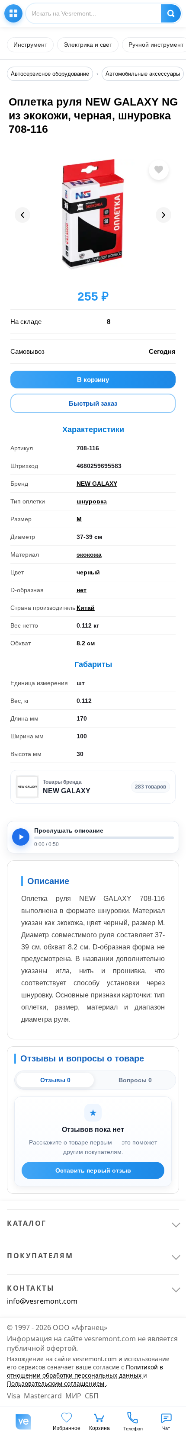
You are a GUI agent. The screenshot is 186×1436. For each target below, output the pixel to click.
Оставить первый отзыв (93, 1170)
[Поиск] (171, 13)
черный (88, 572)
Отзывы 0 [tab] (55, 1080)
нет (82, 590)
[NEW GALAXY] (27, 786)
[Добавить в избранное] (159, 170)
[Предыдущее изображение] (22, 215)
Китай (86, 607)
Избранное (66, 1428)
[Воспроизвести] (20, 837)
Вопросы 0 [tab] (135, 1080)
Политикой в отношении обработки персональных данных (85, 1371)
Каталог (13, 13)
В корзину (93, 379)
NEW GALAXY (97, 483)
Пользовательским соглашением (56, 1383)
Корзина (99, 1428)
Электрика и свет (88, 44)
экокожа (89, 554)
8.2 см (86, 643)
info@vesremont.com (42, 1301)
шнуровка (92, 501)
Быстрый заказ (93, 403)
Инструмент (30, 44)
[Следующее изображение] (163, 215)
